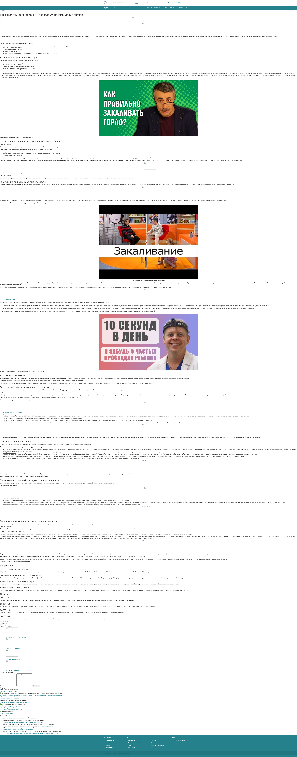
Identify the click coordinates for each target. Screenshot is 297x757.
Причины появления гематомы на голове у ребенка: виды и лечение (23, 722)
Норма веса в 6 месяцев (13, 659)
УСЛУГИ (166, 8)
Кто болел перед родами (13, 648)
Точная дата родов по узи (13, 670)
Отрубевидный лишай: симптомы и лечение (12, 710)
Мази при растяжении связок (8, 691)
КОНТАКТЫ (188, 8)
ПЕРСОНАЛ (173, 8)
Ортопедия (131, 747)
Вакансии (108, 743)
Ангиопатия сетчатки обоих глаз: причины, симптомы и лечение (21, 719)
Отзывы (107, 745)
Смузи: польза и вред (9, 299)
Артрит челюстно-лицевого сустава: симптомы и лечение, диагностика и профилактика (28, 726)
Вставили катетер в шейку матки (9, 699)
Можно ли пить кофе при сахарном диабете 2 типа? (18, 729)
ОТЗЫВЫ (181, 8)
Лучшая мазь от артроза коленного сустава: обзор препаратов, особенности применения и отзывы (31, 733)
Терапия (130, 745)
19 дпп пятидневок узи (6, 713)
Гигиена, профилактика (135, 743)
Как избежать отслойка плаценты (12, 412)
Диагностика (132, 740)
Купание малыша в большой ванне (13, 498)
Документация (109, 740)
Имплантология (155, 743)
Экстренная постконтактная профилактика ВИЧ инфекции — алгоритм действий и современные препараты (31, 695)
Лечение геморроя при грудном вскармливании (13, 702)
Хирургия (153, 740)
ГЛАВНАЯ (149, 8)
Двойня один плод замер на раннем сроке (12, 706)
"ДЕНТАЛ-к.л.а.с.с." (109, 8)
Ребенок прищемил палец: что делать (14, 173)
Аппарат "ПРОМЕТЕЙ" (157, 745)
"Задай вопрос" (110, 747)
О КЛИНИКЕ (157, 8)
